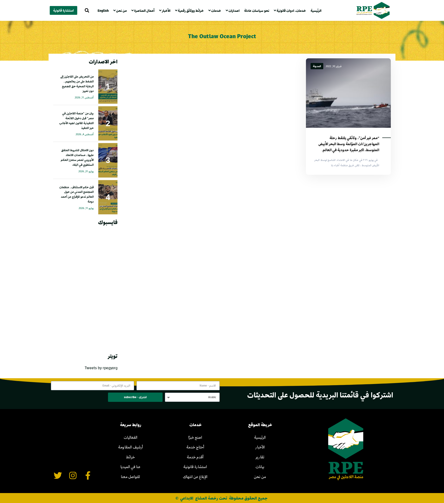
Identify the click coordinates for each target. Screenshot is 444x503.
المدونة (317, 66)
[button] (87, 10)
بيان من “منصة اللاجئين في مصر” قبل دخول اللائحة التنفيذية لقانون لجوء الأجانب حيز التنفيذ (76, 120)
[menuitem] (104, 10)
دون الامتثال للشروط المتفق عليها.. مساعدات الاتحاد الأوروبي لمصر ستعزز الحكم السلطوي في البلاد (77, 157)
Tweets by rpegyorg (101, 367)
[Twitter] (57, 475)
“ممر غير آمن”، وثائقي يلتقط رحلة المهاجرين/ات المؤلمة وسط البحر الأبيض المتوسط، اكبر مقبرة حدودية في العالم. (348, 143)
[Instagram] (72, 475)
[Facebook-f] (87, 475)
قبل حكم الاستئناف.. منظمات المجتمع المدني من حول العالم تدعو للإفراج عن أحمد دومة (76, 194)
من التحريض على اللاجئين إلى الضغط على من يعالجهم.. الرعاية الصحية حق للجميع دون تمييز (77, 83)
